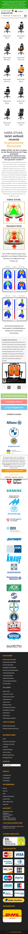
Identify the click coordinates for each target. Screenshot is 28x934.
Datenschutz (14, 477)
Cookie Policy (8, 477)
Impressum (20, 477)
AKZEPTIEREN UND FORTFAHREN (14, 470)
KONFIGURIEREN (14, 474)
